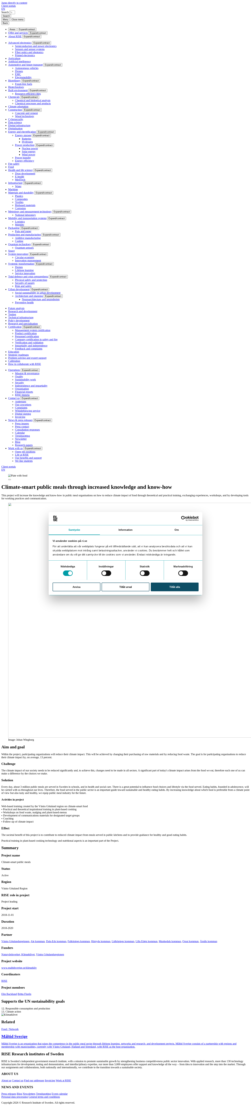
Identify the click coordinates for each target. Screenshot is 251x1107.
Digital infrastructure (19, 125)
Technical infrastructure (20, 317)
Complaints (21, 407)
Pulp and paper (23, 231)
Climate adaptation (18, 106)
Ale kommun (38, 941)
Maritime (13, 189)
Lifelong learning (24, 270)
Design (19, 267)
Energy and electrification (22, 131)
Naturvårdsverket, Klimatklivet (18, 954)
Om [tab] (177, 529)
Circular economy (24, 257)
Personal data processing (14, 1096)
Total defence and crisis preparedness (28, 276)
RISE (4, 980)
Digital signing (23, 413)
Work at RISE (63, 1080)
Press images (22, 423)
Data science (15, 122)
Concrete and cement (26, 113)
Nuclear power (30, 148)
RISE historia (22, 394)
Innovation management (28, 260)
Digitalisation (15, 128)
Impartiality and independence (31, 345)
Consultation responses (27, 429)
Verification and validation (29, 342)
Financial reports (24, 391)
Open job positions (25, 451)
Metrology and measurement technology (30, 211)
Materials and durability (21, 192)
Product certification (26, 333)
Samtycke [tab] (74, 529)
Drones (19, 71)
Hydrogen (27, 141)
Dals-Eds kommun (56, 941)
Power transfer (23, 157)
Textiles (19, 202)
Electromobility (23, 77)
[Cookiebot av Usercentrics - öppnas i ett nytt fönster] (184, 518)
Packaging (13, 227)
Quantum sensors (24, 247)
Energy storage (23, 135)
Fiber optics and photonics (29, 52)
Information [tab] (125, 529)
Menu (5, 19)
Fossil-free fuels (23, 84)
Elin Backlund (9, 994)
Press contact (22, 426)
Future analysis (16, 308)
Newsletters (29, 1093)
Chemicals (13, 97)
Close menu (17, 19)
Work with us (15, 448)
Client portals (8, 5)
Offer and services (18, 32)
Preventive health (24, 302)
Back (5, 23)
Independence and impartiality (31, 385)
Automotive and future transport (25, 64)
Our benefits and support (28, 457)
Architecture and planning (29, 296)
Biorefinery (14, 80)
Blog (17, 442)
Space (11, 250)
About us (6, 1080)
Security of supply (25, 283)
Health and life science (20, 170)
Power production (24, 145)
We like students (24, 460)
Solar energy (29, 151)
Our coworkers (23, 404)
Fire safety (13, 163)
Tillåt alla (174, 586)
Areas (12, 29)
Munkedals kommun (170, 941)
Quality (19, 376)
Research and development (22, 311)
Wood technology (24, 116)
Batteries (26, 138)
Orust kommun (190, 941)
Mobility (19, 224)
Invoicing (20, 416)
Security (19, 382)
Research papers (24, 445)
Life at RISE (22, 454)
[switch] (106, 573)
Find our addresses (34, 1080)
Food (11, 166)
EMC (18, 74)
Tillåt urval (125, 586)
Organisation (22, 388)
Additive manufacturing (28, 238)
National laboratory (25, 215)
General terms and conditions (44, 1096)
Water (18, 186)
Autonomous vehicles (26, 68)
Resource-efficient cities (28, 93)
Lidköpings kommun (123, 941)
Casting (19, 241)
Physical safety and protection (31, 279)
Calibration (14, 361)
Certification (15, 326)
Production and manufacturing (24, 234)
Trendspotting (22, 435)
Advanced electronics (19, 42)
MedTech (20, 179)
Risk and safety (23, 286)
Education (13, 351)
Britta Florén (24, 994)
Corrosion (20, 208)
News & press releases (20, 420)
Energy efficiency (24, 160)
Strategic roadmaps (18, 354)
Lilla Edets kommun (146, 941)
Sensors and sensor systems (30, 49)
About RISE (15, 36)
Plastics (19, 196)
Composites (21, 199)
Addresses (20, 401)
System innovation (18, 254)
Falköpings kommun (79, 941)
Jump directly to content (14, 2)
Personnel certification (27, 336)
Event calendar (60, 1093)
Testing (12, 314)
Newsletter (21, 438)
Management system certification (32, 330)
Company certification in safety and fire (36, 339)
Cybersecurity (15, 119)
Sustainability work (25, 379)
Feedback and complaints (28, 348)
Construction (15, 109)
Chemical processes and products (33, 103)
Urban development (19, 289)
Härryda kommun (100, 941)
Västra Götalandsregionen (15, 941)
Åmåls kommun (208, 941)
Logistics (20, 221)
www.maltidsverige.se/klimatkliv (19, 967)
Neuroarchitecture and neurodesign (41, 299)
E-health (19, 176)
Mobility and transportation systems (27, 218)
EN (3, 9)
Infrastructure (15, 182)
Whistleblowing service (27, 410)
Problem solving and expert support (27, 357)
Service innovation (25, 273)
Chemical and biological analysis (32, 100)
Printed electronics (25, 55)
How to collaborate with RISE (24, 364)
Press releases (8, 1093)
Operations (14, 370)
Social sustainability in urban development (37, 292)
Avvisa (76, 586)
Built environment (18, 90)
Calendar (20, 432)
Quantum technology (19, 244)
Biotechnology (16, 87)
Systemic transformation (21, 263)
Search (5, 12)
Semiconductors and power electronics (36, 46)
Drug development (25, 173)
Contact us (14, 398)
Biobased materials (25, 205)
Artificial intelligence (19, 61)
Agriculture (14, 58)
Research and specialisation (23, 323)
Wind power (28, 154)
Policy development (19, 320)
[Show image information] (9, 479)
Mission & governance (27, 373)
